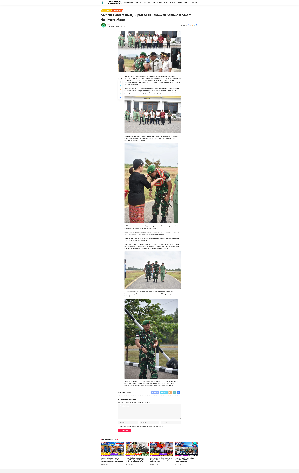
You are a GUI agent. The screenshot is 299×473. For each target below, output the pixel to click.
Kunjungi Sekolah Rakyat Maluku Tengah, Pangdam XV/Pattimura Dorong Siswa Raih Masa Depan (161, 459)
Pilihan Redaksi (117, 10)
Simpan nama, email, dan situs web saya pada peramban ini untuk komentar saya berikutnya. (141, 426)
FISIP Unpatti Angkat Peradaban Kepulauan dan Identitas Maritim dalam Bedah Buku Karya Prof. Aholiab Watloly (112, 459)
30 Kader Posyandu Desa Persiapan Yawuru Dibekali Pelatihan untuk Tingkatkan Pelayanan (184, 459)
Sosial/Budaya (105, 455)
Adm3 (108, 24)
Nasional (138, 453)
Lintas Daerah (106, 10)
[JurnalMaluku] (111, 2)
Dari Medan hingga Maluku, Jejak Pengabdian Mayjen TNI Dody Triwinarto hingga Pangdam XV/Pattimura (137, 459)
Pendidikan (114, 453)
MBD (177, 455)
